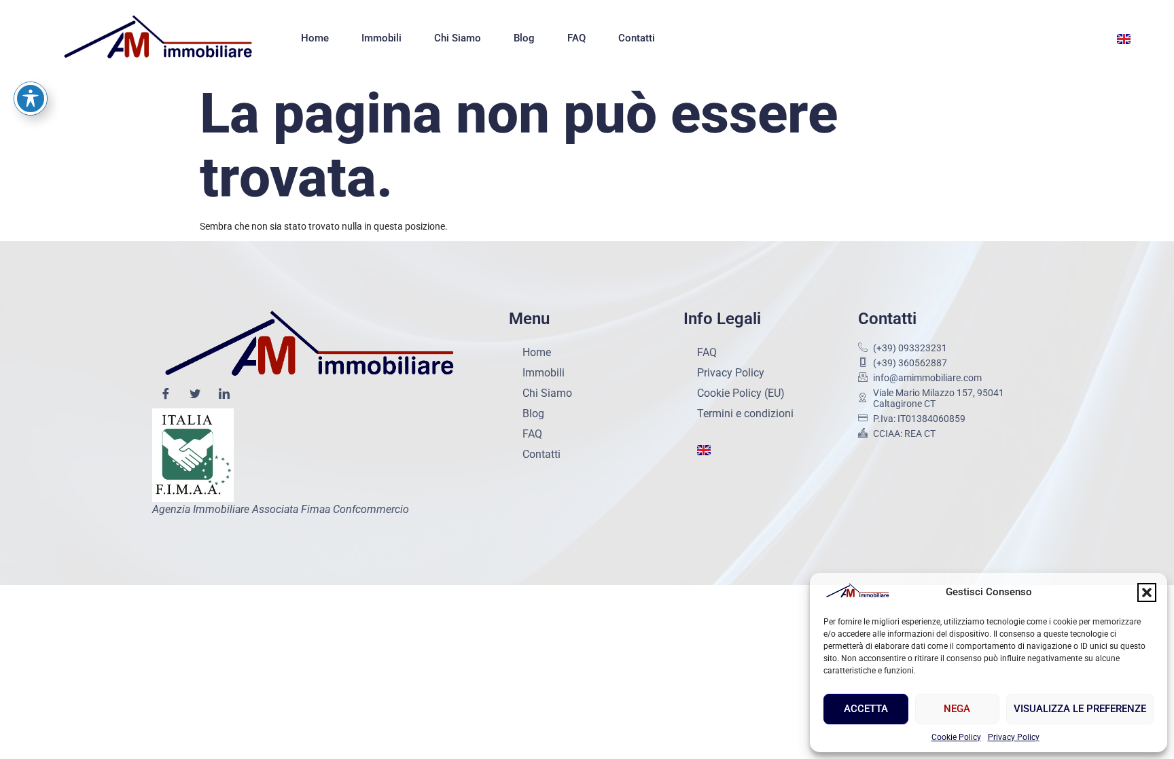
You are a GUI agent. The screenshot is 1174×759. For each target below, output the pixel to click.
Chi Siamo (457, 38)
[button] (1147, 592)
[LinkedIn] (224, 395)
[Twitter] (195, 395)
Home (315, 38)
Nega (957, 709)
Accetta (866, 709)
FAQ (576, 38)
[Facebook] (166, 395)
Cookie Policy (956, 737)
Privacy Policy (1013, 737)
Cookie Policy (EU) (741, 393)
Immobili (381, 38)
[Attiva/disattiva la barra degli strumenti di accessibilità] (30, 98)
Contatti (636, 38)
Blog (524, 38)
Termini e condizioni (745, 413)
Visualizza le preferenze (1080, 709)
